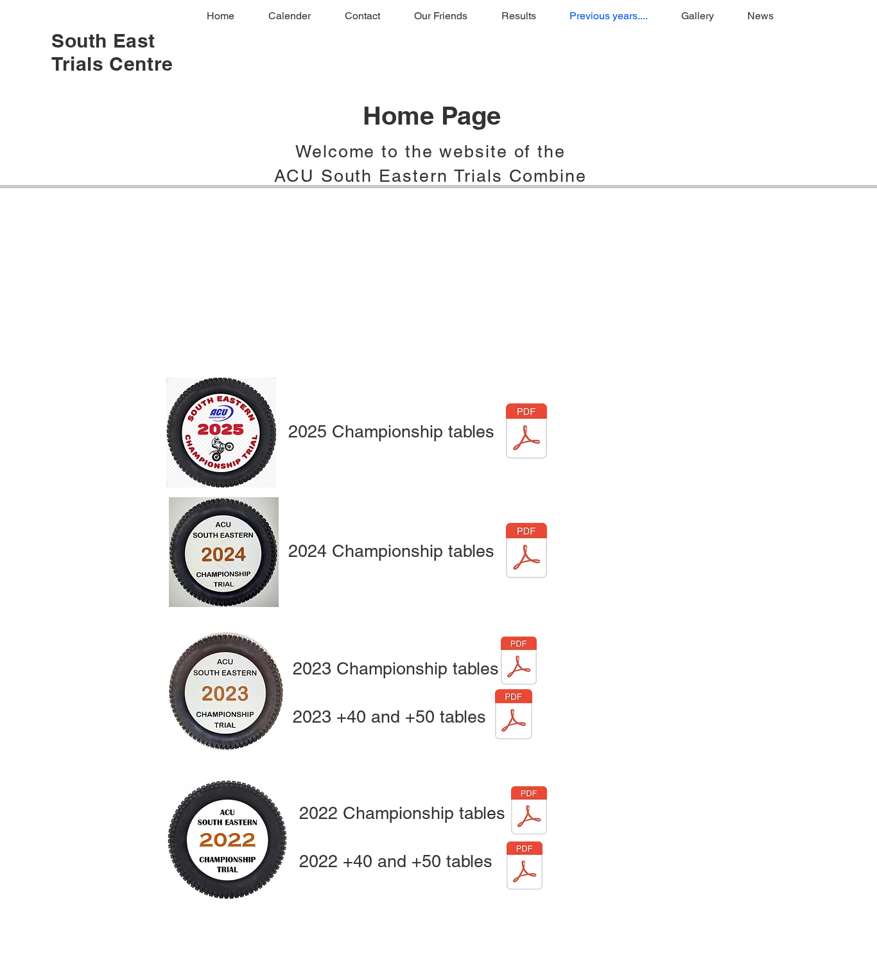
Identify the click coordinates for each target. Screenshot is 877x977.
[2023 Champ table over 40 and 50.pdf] (513, 716)
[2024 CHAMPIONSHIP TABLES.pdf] (526, 552)
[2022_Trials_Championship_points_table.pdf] (529, 812)
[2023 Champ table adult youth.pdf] (519, 663)
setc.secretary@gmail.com (776, 975)
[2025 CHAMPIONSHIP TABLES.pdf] (526, 432)
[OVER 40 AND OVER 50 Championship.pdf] (524, 867)
